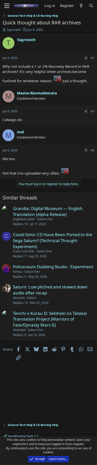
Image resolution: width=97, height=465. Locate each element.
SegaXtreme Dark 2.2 (22, 436)
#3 (93, 150)
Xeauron (19, 298)
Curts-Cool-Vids (23, 251)
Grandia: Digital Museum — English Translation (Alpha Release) (48, 211)
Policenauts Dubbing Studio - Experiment (53, 266)
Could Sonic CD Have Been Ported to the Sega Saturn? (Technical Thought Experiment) (52, 240)
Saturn (31, 298)
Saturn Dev (45, 219)
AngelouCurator (24, 219)
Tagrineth (13, 29)
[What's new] (81, 5)
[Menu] (7, 6)
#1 (93, 58)
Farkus (17, 271)
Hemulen (19, 330)
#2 (93, 111)
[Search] (91, 5)
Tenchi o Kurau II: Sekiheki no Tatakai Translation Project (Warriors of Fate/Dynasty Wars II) (50, 319)
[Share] (86, 58)
